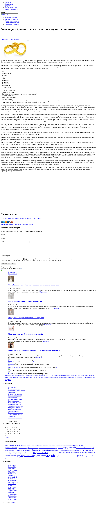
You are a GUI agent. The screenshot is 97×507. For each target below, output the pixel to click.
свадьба (8, 379)
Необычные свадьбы (11, 19)
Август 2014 (12, 465)
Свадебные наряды (14, 409)
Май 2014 (11, 468)
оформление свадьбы (40, 450)
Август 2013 (12, 484)
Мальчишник (9, 4)
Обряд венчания (13, 401)
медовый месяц (40, 448)
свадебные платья (63, 377)
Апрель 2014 (12, 470)
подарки (65, 450)
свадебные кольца (54, 377)
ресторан (90, 450)
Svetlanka (11, 364)
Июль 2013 (11, 485)
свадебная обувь (17, 452)
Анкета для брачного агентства (11, 224)
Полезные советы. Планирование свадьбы (25, 334)
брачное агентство (28, 224)
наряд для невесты (58, 448)
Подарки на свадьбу (14, 404)
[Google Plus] (12, 222)
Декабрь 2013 (12, 477)
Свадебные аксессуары (15, 406)
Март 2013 (11, 492)
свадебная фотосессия (28, 452)
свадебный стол (81, 377)
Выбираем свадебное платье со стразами (25, 301)
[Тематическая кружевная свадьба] (9, 359)
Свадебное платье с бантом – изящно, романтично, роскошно (33, 285)
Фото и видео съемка (11, 7)
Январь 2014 (12, 475)
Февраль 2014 (12, 473)
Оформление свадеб (11, 9)
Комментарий (5, 255)
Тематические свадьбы (12, 21)
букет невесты (20, 375)
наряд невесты (54, 375)
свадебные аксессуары (43, 377)
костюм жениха (87, 445)
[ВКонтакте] (2, 222)
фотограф (17, 379)
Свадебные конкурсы (15, 407)
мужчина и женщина (49, 448)
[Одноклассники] (6, 222)
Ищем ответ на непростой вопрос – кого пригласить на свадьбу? (34, 351)
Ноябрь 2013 (12, 479)
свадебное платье (31, 377)
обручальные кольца (79, 375)
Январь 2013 (12, 496)
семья (61, 455)
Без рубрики (5, 39)
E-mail (3, 238)
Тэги (9, 275)
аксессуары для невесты (61, 445)
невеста (61, 375)
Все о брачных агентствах (16, 390)
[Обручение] (9, 369)
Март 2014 (11, 472)
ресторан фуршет (9, 452)
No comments (15, 39)
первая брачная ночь (55, 450)
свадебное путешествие (53, 452)
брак (68, 445)
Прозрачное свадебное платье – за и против (26, 318)
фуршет (7, 458)
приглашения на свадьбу (17, 377)
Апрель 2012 (12, 499)
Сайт (2, 241)
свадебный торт (90, 377)
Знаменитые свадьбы (11, 17)
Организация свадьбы (10, 375)
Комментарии (12, 274)
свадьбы (57, 456)
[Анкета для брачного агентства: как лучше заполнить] (15, 57)
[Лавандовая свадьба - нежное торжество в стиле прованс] (9, 366)
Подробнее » (44, 292)
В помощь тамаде (14, 389)
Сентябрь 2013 (13, 482)
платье (61, 450)
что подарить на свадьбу (14, 457)
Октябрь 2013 (12, 480)
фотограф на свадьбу (88, 456)
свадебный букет (71, 377)
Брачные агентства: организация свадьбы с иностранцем (23, 218)
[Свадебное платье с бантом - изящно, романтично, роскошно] (9, 372)
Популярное (12, 272)
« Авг (7, 438)
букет (71, 445)
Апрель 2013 (12, 490)
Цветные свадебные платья (49, 445)
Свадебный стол (13, 411)
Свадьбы (13, 502)
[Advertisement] (48, 36)
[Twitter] (4, 222)
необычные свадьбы (9, 450)
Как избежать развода (12, 24)
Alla (9, 370)
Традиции (8, 6)
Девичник (8, 2)
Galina (10, 373)
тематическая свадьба (72, 455)
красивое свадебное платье (42, 375)
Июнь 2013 (12, 487)
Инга (10, 361)
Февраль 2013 (12, 494)
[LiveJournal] (10, 222)
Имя (3, 234)
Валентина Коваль (14, 367)
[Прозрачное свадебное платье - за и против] (9, 363)
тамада (13, 379)
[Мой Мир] (8, 222)
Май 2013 (11, 489)
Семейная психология (12, 22)
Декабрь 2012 (12, 497)
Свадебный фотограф (36, 445)
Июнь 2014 (12, 467)
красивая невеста (29, 375)
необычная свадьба (68, 375)
